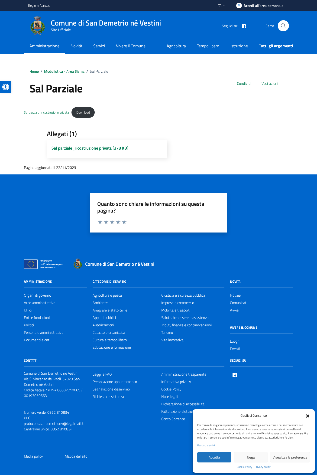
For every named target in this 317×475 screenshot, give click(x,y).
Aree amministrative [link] (39, 302)
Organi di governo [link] (37, 295)
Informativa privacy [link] (176, 381)
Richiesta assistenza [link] (108, 396)
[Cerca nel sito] (283, 25)
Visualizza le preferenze (290, 457)
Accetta (214, 457)
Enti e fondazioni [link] (37, 317)
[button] (307, 415)
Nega (251, 457)
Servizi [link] (99, 46)
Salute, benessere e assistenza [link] (185, 317)
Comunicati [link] (238, 302)
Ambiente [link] (100, 302)
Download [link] (83, 112)
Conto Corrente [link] (173, 419)
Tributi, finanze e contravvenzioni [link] (186, 325)
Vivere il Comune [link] (131, 46)
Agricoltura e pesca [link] (107, 295)
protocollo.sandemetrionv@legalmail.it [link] (54, 423)
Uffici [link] (28, 310)
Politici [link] (29, 325)
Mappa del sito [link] (76, 456)
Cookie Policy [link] (244, 467)
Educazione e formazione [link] (112, 347)
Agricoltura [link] (176, 46)
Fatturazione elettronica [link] (179, 411)
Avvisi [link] (234, 310)
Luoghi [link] (235, 341)
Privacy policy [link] (263, 467)
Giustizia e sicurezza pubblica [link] (183, 295)
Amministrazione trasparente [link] (183, 374)
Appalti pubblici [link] (104, 317)
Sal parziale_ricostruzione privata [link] (46, 112)
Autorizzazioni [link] (103, 325)
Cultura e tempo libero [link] (110, 340)
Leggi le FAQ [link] (102, 374)
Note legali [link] (169, 396)
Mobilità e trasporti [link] (175, 310)
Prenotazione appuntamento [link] (115, 381)
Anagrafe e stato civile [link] (110, 310)
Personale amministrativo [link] (43, 332)
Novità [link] (76, 46)
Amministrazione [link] (44, 46)
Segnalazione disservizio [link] (111, 389)
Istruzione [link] (239, 46)
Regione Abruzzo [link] (39, 5)
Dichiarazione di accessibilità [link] (182, 404)
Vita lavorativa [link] (172, 340)
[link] (5, 87)
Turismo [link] (167, 332)
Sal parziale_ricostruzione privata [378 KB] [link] (90, 148)
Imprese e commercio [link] (177, 302)
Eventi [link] (235, 348)
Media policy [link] (33, 456)
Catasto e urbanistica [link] (109, 332)
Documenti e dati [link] (37, 340)
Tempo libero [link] (208, 46)
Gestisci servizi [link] (206, 445)
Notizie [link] (235, 295)
